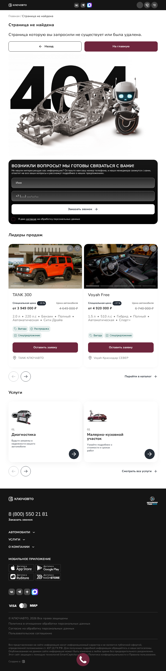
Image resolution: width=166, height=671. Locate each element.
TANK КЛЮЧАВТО (31, 358)
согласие (31, 219)
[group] (45, 431)
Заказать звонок (80, 209)
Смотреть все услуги (137, 471)
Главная (14, 16)
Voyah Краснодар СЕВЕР (111, 358)
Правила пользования (142, 654)
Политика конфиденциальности (107, 654)
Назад (49, 46)
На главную (121, 46)
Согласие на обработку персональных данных (41, 628)
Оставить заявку (45, 347)
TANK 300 (22, 295)
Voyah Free (99, 295)
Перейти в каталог (138, 376)
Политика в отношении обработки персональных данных (49, 623)
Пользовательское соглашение (30, 633)
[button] (26, 376)
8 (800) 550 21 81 (28, 514)
